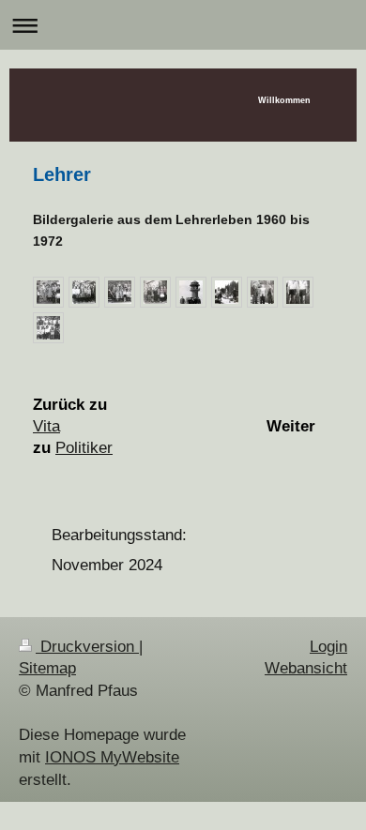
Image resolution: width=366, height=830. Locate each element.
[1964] (155, 292)
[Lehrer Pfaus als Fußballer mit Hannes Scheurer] (298, 292)
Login (328, 647)
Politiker (84, 448)
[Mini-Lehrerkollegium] (262, 292)
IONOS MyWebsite (112, 757)
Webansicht (306, 668)
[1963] (119, 292)
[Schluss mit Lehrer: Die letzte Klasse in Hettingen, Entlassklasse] (48, 328)
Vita (46, 426)
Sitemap (47, 668)
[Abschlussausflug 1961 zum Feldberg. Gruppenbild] (191, 292)
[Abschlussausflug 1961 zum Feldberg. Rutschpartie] (226, 292)
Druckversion (87, 647)
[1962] (84, 292)
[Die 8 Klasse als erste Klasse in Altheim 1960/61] (48, 292)
